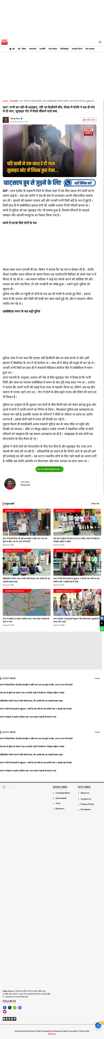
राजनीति (42, 49)
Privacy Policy (87, 804)
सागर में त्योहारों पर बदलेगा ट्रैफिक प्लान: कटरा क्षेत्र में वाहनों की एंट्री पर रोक (26, 620)
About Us (85, 793)
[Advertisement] (52, 19)
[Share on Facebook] (102, 618)
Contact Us (86, 799)
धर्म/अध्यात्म (52, 49)
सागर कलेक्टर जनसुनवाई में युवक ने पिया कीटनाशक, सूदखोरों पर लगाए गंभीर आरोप (76, 620)
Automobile (61, 798)
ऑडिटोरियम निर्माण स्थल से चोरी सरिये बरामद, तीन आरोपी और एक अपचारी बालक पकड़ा (26, 580)
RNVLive (52, 1034)
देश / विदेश (22, 49)
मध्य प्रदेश (14, 101)
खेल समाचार (90, 49)
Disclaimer (86, 809)
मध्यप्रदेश (32, 49)
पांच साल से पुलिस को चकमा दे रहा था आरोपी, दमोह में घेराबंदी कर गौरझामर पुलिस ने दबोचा (76, 540)
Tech (58, 803)
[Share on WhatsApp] (102, 628)
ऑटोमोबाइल (64, 49)
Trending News (63, 793)
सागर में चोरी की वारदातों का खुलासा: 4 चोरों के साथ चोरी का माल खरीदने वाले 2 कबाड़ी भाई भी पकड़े (76, 580)
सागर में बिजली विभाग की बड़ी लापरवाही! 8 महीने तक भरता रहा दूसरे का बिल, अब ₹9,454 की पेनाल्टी (25, 540)
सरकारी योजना (77, 49)
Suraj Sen (15, 118)
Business (60, 808)
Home (5, 101)
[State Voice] (4, 42)
